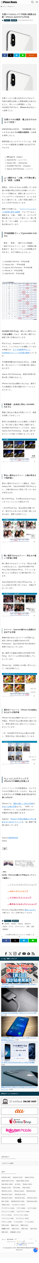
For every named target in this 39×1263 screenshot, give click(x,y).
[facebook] (6, 954)
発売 (33, 1228)
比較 (32, 926)
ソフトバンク (8, 1218)
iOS (16, 1187)
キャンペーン (8, 1211)
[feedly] (29, 954)
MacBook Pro (17, 1201)
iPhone (20, 924)
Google (6, 1187)
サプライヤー (23, 1211)
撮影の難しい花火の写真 (23, 803)
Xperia (5, 926)
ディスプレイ (22, 1218)
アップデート (8, 1208)
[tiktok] (19, 954)
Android (18, 1177)
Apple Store (8, 1181)
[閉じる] (36, 1241)
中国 (5, 1225)
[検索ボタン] (32, 2)
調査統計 (5, 929)
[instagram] (15, 954)
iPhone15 (20, 1198)
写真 (28, 926)
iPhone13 (20, 1194)
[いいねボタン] (4, 848)
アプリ (21, 1208)
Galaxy (7, 924)
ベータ (29, 1222)
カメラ (11, 926)
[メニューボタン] (37, 2)
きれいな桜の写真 (9, 806)
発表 (5, 1232)
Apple (29, 1177)
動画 (24, 1225)
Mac (5, 1201)
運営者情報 (10, 1239)
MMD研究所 (13, 838)
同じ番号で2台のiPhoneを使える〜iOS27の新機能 (18, 1062)
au (17, 1184)
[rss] (33, 954)
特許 (25, 1228)
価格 (14, 1225)
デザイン (6, 1222)
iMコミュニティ (30, 910)
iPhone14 (7, 1198)
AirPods (6, 1177)
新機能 (5, 1228)
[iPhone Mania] (9, 2)
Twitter (6, 1204)
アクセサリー (18, 1204)
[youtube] (24, 954)
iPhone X (7, 20)
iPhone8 (31, 1191)
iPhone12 (7, 1194)
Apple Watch (22, 1181)
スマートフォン (20, 926)
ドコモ (18, 1222)
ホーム (4, 1239)
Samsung (32, 1201)
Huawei (13, 924)
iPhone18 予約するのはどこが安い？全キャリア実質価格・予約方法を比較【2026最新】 (25, 863)
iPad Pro (7, 1191)
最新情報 (14, 20)
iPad (26, 1187)
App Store (7, 1184)
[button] (4, 55)
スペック (6, 1215)
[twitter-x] (10, 954)
